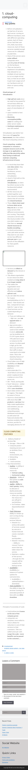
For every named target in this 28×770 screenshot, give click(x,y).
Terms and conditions (8, 760)
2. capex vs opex (9, 653)
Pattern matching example (9, 725)
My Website (5, 747)
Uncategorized (8, 646)
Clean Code (5, 732)
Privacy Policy (6, 757)
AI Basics (4, 735)
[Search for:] (12, 712)
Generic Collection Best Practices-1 (12, 727)
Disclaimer (5, 762)
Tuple (3, 730)
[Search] (24, 712)
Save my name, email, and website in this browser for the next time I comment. (14, 696)
